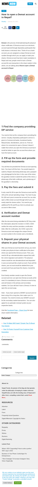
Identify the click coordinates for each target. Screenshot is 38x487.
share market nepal (19, 352)
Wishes (4, 433)
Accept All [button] (17, 482)
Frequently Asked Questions (10, 415)
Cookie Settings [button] (7, 482)
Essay (4, 430)
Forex (3, 412)
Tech (3, 11)
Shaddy (3, 21)
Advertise (5, 406)
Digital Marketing (7, 439)
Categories (19, 373)
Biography (5, 427)
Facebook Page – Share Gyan (17, 310)
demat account (7, 352)
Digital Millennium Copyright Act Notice (13, 418)
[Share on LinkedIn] (17, 27)
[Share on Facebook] (10, 27)
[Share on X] (14, 27)
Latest (4, 409)
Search (32, 358)
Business (4, 436)
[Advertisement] (19, 105)
